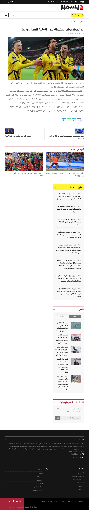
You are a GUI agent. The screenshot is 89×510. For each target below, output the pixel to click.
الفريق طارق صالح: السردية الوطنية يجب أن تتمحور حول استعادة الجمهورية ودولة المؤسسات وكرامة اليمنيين (68, 278)
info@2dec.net (76, 454)
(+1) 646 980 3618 (75, 458)
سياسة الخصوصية (23, 507)
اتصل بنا (34, 507)
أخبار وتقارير (79, 483)
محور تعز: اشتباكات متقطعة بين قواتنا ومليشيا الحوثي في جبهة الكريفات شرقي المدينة (69, 209)
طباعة (62, 316)
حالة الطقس (38, 487)
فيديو (40, 483)
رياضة (40, 473)
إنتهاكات (79, 490)
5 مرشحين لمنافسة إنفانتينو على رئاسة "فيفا (18, 136)
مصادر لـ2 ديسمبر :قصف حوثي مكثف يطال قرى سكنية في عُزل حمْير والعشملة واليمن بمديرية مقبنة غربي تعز (69, 196)
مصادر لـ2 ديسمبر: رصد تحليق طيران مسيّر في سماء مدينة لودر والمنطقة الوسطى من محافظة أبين (68, 234)
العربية (9, 2)
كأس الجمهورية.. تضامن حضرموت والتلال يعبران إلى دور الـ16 (65, 174)
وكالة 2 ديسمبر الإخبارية (60, 501)
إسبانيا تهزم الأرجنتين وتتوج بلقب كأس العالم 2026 (25, 174)
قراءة (74, 316)
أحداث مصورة (37, 470)
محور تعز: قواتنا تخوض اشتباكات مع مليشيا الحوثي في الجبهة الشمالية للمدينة (69, 222)
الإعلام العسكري (77, 479)
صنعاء (46, 2)
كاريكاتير (39, 480)
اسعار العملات (37, 490)
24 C (53, 2)
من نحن (11, 507)
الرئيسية (79, 473)
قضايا (80, 486)
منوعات (39, 477)
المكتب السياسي (77, 476)
